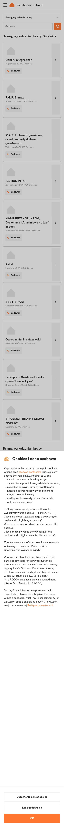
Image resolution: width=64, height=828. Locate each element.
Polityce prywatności (40, 605)
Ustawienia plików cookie (32, 797)
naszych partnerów (30, 472)
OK (32, 818)
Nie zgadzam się (32, 807)
